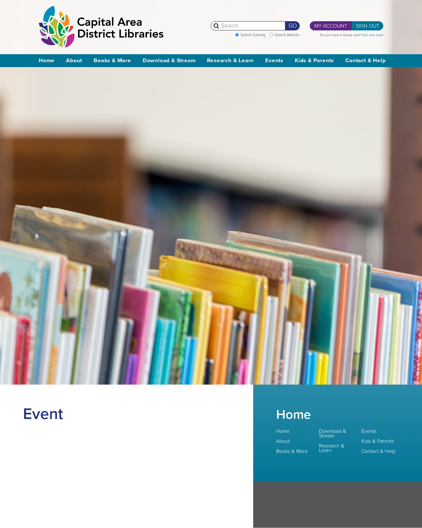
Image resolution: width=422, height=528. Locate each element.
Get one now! (372, 35)
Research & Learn (331, 448)
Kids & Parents (377, 441)
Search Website (287, 35)
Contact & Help (378, 451)
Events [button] (274, 60)
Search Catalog (253, 35)
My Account (330, 26)
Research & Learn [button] (230, 60)
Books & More (292, 451)
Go (293, 25)
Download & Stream (332, 433)
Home (47, 60)
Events (368, 431)
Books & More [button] (112, 60)
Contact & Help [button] (365, 60)
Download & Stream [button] (169, 60)
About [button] (74, 60)
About (283, 441)
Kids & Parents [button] (314, 60)
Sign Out (367, 26)
